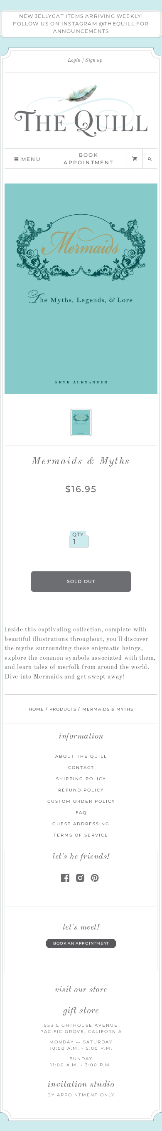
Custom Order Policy (81, 801)
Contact (81, 767)
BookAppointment (88, 159)
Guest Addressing (81, 824)
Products (62, 709)
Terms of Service (81, 835)
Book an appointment (81, 943)
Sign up (94, 60)
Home (36, 709)
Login (74, 60)
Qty (78, 535)
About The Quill (81, 756)
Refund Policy (81, 790)
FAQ (81, 812)
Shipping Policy (81, 779)
